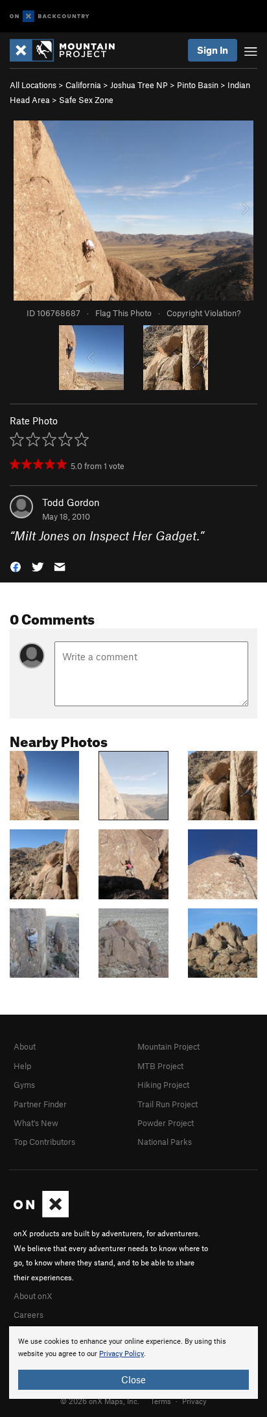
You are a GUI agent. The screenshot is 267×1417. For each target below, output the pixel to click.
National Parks (164, 1141)
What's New (36, 1123)
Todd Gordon (71, 502)
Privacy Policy (121, 1354)
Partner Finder (40, 1104)
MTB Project (160, 1066)
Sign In (212, 50)
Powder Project (165, 1123)
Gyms (24, 1084)
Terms (160, 1400)
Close (133, 1379)
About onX (33, 1296)
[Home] (69, 50)
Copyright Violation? (203, 313)
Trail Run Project (167, 1104)
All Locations (33, 85)
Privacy (194, 1400)
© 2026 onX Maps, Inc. (99, 1400)
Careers (28, 1314)
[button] (15, 566)
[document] (133, 1362)
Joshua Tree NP (139, 85)
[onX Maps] (41, 1214)
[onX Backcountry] (49, 16)
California (83, 85)
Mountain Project (168, 1046)
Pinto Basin (197, 85)
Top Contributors (44, 1141)
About (25, 1046)
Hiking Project (163, 1084)
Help (22, 1066)
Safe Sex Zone (86, 100)
